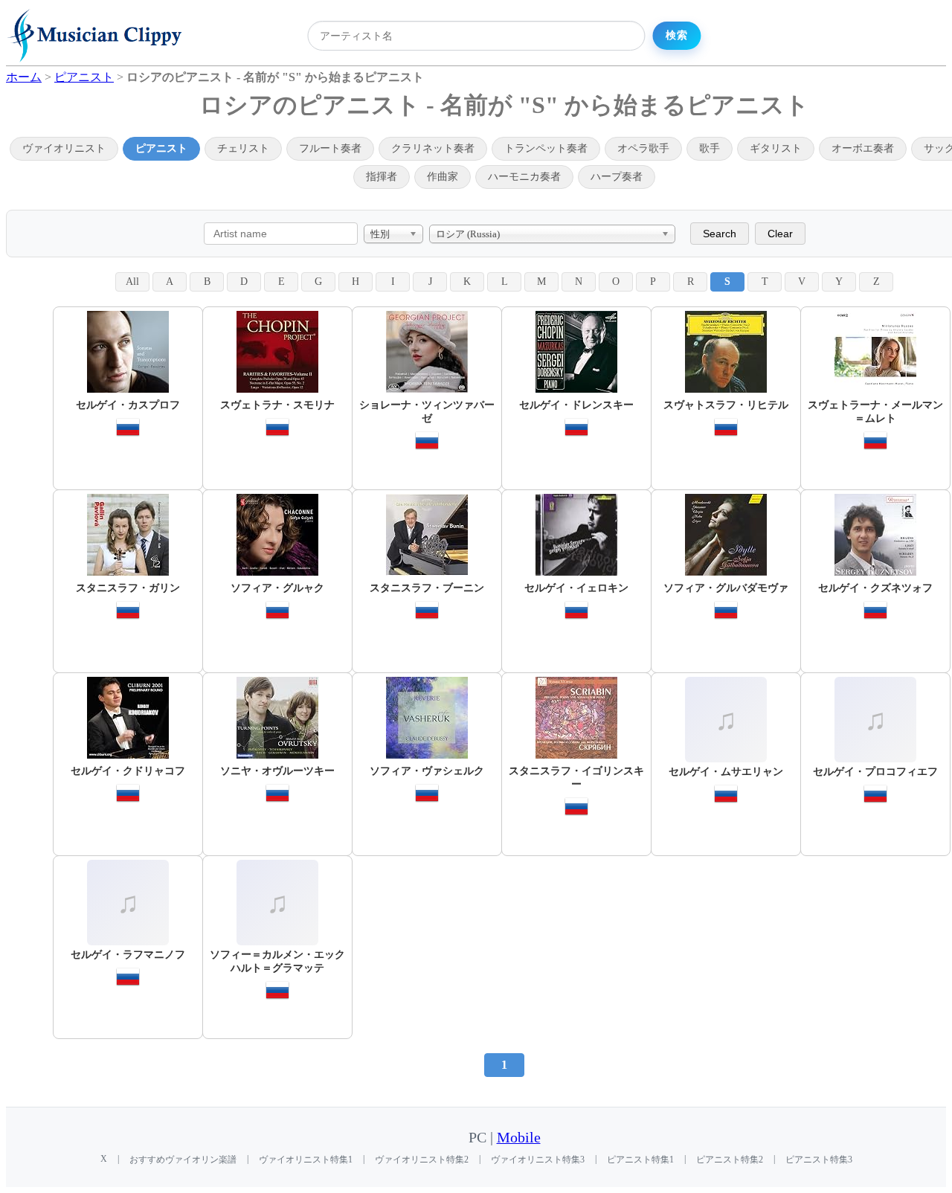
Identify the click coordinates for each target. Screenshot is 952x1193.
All (132, 281)
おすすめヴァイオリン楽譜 (183, 1159)
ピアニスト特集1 (640, 1159)
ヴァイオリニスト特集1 (306, 1159)
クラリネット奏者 (433, 148)
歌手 (709, 148)
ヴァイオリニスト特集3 (538, 1159)
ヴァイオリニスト (64, 148)
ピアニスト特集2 (729, 1159)
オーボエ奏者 (863, 148)
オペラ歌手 (643, 148)
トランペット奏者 (546, 148)
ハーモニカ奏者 (524, 176)
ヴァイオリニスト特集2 (422, 1159)
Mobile (519, 1137)
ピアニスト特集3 (818, 1159)
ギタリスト (776, 148)
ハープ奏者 (617, 176)
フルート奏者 (330, 148)
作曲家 (442, 176)
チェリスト (243, 148)
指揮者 (381, 176)
